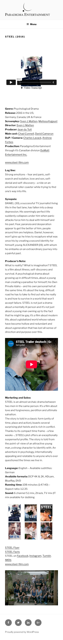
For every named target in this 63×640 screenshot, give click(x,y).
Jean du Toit (25, 129)
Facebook (22, 555)
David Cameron (44, 133)
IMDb (8, 560)
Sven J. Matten (28, 121)
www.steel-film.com (17, 162)
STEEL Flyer (12, 547)
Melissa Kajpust (47, 121)
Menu (33, 24)
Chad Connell (26, 133)
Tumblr (47, 555)
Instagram (35, 555)
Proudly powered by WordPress (22, 631)
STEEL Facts (12, 551)
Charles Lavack (32, 137)
